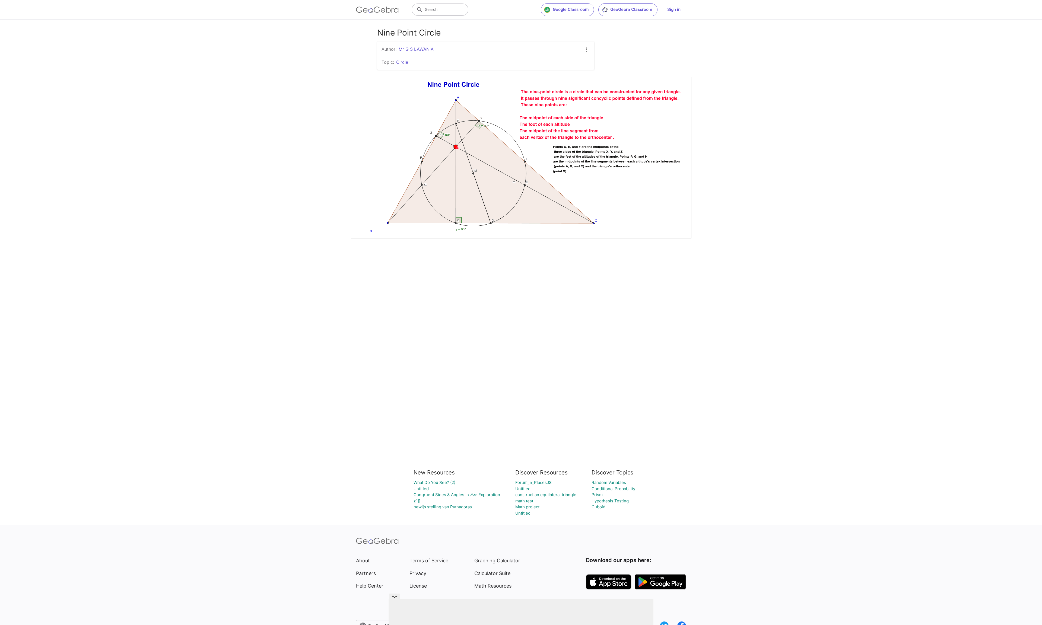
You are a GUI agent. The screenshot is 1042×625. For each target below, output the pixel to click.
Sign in (674, 9)
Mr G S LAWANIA (416, 49)
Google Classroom (571, 9)
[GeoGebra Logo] (377, 10)
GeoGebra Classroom (631, 9)
